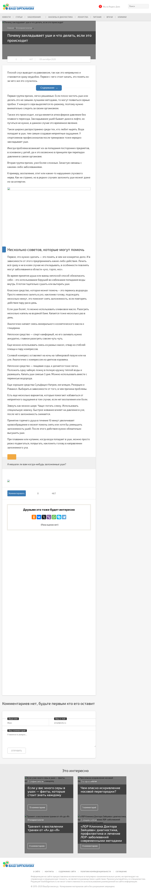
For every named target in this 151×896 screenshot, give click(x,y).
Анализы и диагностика (60, 17)
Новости (6, 17)
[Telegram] (64, 517)
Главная (10, 28)
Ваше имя (13, 718)
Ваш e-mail (60, 718)
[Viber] (49, 517)
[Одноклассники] (34, 517)
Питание (97, 17)
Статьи (19, 17)
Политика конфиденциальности (96, 871)
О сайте (36, 871)
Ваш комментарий (17, 730)
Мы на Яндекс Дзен (111, 6)
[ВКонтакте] (39, 517)
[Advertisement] (49, 557)
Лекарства (83, 17)
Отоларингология (24, 28)
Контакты (49, 871)
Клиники (122, 17)
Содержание (47, 88)
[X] (44, 517)
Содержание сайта (67, 871)
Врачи (110, 17)
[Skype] (59, 517)
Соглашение (121, 871)
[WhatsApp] (54, 517)
